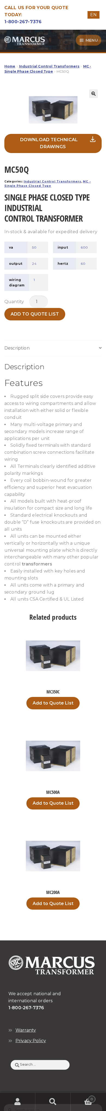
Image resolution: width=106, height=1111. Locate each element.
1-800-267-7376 (23, 21)
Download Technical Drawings (49, 143)
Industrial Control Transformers (49, 66)
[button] (93, 93)
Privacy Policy (30, 1040)
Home (9, 66)
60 (83, 264)
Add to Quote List (35, 314)
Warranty (25, 1030)
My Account (17, 1102)
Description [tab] (17, 348)
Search (53, 1102)
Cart (82, 1097)
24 (34, 264)
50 (34, 247)
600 (84, 247)
